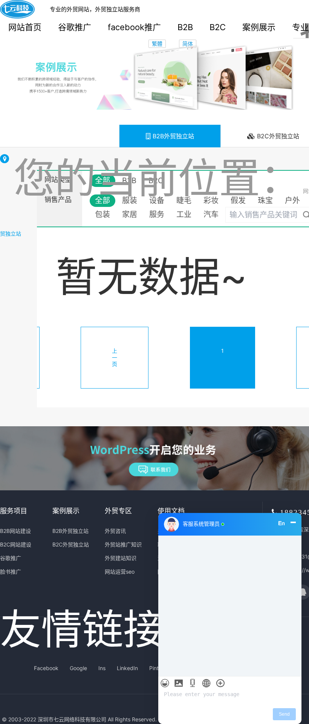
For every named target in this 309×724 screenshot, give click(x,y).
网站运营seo (120, 571)
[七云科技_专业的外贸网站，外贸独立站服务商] (17, 9)
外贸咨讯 (115, 531)
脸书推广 (10, 571)
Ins (102, 668)
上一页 (114, 357)
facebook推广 (134, 27)
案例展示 (258, 27)
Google (78, 668)
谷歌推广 (74, 27)
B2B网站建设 (15, 531)
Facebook (46, 668)
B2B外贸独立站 (172, 136)
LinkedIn (127, 668)
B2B (185, 27)
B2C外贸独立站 (70, 544)
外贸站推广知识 (123, 544)
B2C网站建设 (15, 544)
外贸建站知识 (120, 558)
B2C (218, 27)
